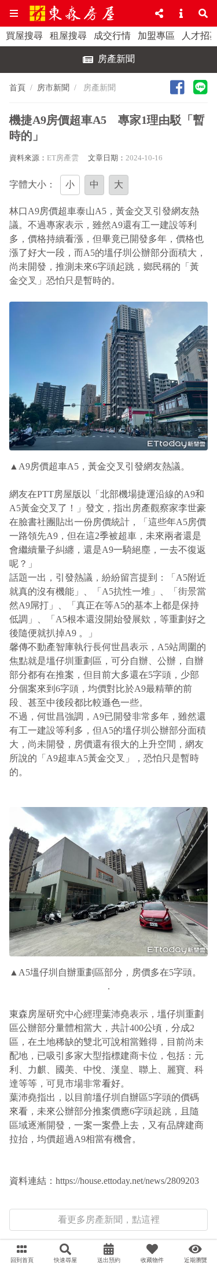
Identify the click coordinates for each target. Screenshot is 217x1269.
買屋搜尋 (24, 36)
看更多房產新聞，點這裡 (109, 1219)
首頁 (17, 87)
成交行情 (112, 36)
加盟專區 (156, 36)
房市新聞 (53, 87)
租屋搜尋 (68, 36)
